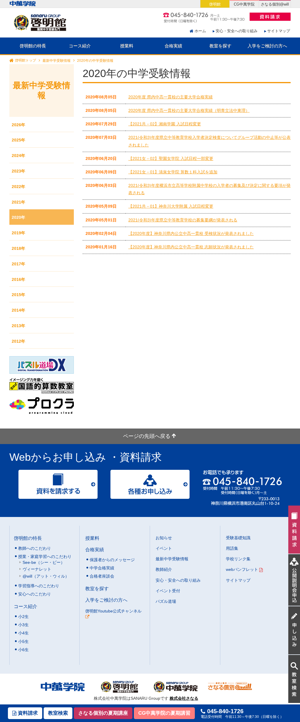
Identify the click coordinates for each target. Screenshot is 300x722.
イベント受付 (168, 590)
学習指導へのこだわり (38, 585)
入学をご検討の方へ (267, 45)
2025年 (18, 140)
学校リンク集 (238, 559)
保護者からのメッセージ (112, 559)
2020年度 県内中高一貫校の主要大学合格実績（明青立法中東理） (189, 110)
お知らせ (164, 537)
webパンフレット (242, 569)
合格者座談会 (102, 576)
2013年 (18, 325)
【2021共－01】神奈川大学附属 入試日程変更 (170, 206)
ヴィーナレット (37, 569)
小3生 (23, 624)
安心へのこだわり (34, 594)
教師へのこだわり (34, 548)
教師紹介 (164, 569)
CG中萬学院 (244, 4)
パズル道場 (166, 601)
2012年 (18, 341)
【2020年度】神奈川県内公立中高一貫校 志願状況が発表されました (191, 247)
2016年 (18, 279)
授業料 (126, 45)
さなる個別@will (275, 4)
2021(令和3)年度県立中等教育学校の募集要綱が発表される (182, 220)
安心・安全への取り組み (237, 31)
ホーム (200, 31)
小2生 (23, 616)
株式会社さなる (184, 698)
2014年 (18, 310)
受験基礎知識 (238, 537)
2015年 (18, 294)
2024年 (18, 155)
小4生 (23, 633)
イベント (164, 548)
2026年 (18, 124)
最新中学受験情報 (56, 61)
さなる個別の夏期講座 (103, 713)
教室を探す (220, 45)
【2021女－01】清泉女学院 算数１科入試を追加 (172, 172)
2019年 (18, 233)
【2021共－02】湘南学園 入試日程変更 (164, 124)
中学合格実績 (102, 568)
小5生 (23, 641)
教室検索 (58, 713)
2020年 (18, 217)
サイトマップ (278, 31)
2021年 (18, 202)
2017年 (18, 264)
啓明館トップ (25, 61)
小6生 (23, 649)
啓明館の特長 (33, 45)
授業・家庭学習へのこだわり (44, 556)
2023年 (18, 171)
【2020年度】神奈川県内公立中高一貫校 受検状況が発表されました (191, 233)
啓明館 (215, 4)
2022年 (18, 186)
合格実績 (173, 45)
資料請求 (27, 713)
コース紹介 (80, 45)
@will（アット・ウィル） (46, 576)
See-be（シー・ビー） (44, 562)
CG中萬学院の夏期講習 (164, 713)
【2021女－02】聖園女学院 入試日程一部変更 (170, 158)
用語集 (232, 548)
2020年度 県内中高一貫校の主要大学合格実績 (170, 97)
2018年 (18, 248)
